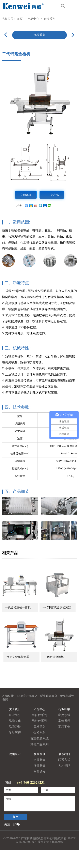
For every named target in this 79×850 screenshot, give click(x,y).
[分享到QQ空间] (31, 205)
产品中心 (33, 18)
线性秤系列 (39, 721)
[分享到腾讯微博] (40, 205)
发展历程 (15, 732)
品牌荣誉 (15, 726)
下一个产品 (52, 195)
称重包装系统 (39, 738)
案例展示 (64, 721)
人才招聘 (64, 765)
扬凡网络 (57, 842)
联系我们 (64, 754)
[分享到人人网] (45, 205)
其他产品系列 (39, 744)
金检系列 (49, 18)
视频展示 (14, 754)
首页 (20, 18)
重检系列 (39, 726)
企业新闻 (39, 760)
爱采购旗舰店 (48, 695)
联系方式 (64, 760)
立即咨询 (26, 195)
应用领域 (64, 715)
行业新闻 (39, 765)
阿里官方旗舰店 (27, 695)
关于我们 (14, 709)
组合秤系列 (39, 715)
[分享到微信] (49, 205)
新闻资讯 (39, 754)
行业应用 (64, 709)
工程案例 (64, 726)
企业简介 (15, 715)
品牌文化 (15, 721)
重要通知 (39, 771)
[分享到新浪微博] (35, 205)
